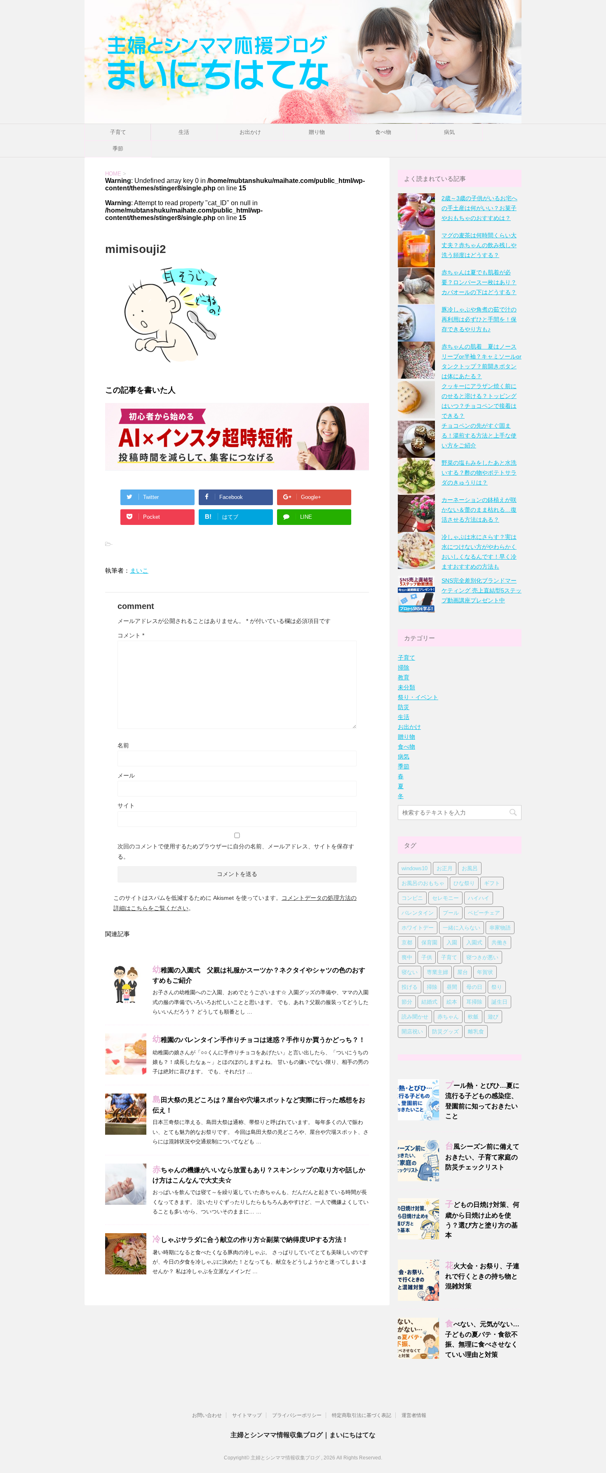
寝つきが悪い (482, 957)
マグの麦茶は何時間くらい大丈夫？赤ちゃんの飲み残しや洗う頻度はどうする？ (479, 245)
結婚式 (429, 1002)
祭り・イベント (418, 697)
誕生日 (499, 1002)
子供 (426, 957)
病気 (449, 132)
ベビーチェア (484, 913)
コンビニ (412, 898)
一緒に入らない (461, 928)
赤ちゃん (448, 1017)
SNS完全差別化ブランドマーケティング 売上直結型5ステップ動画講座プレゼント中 (481, 590)
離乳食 (476, 1031)
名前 (123, 745)
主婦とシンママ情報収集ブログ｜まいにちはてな (303, 1434)
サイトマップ (247, 1415)
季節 (118, 148)
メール (126, 775)
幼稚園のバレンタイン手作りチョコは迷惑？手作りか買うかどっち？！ (259, 1040)
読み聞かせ (415, 1017)
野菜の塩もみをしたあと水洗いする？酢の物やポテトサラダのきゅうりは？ (479, 472)
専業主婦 (437, 972)
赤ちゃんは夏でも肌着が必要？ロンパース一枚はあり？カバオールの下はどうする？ (479, 282)
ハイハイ (478, 898)
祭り (496, 987)
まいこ (139, 570)
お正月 (445, 868)
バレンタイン (418, 913)
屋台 (462, 972)
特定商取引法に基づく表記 (361, 1415)
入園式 (474, 942)
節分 (407, 1002)
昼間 (451, 987)
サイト (126, 805)
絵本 (451, 1002)
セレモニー (445, 898)
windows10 (414, 868)
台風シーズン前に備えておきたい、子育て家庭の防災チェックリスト (482, 1157)
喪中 (407, 957)
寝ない (410, 972)
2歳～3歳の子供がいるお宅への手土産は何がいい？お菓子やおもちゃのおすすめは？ (479, 208)
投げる (410, 987)
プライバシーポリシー (297, 1415)
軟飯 (473, 1017)
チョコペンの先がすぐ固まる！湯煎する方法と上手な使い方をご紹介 (479, 435)
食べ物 (383, 132)
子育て (118, 132)
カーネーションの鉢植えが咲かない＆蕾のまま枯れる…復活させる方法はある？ (479, 509)
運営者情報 (414, 1415)
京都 (407, 942)
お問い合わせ (207, 1415)
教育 (403, 677)
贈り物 (317, 132)
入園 (451, 942)
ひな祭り (464, 883)
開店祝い (412, 1031)
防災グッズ (445, 1031)
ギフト (492, 883)
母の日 (474, 987)
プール (451, 913)
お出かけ (250, 132)
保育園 (429, 942)
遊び (493, 1017)
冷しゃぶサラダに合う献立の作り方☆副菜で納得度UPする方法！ (250, 1240)
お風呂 (470, 868)
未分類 (406, 687)
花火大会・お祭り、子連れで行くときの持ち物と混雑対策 (482, 1276)
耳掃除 (474, 1002)
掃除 (403, 667)
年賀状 (485, 972)
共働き (499, 942)
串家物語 (500, 928)
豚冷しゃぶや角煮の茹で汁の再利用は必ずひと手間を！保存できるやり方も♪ (479, 319)
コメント (130, 635)
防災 (403, 707)
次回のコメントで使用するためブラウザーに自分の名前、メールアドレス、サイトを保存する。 (235, 851)
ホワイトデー (418, 928)
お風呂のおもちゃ (423, 883)
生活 (184, 132)
